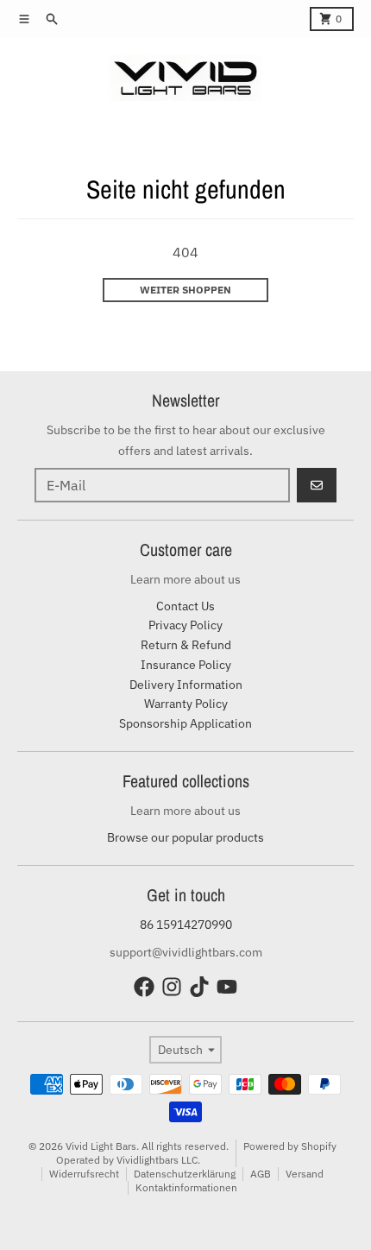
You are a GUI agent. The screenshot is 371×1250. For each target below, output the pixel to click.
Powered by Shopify (289, 1146)
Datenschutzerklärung (185, 1173)
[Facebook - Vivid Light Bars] (144, 986)
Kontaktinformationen (186, 1187)
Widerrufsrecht (84, 1173)
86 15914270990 (186, 924)
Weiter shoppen (185, 289)
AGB (260, 1173)
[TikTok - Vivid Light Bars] (199, 986)
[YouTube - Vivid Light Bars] (227, 986)
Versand (305, 1173)
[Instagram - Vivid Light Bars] (171, 986)
